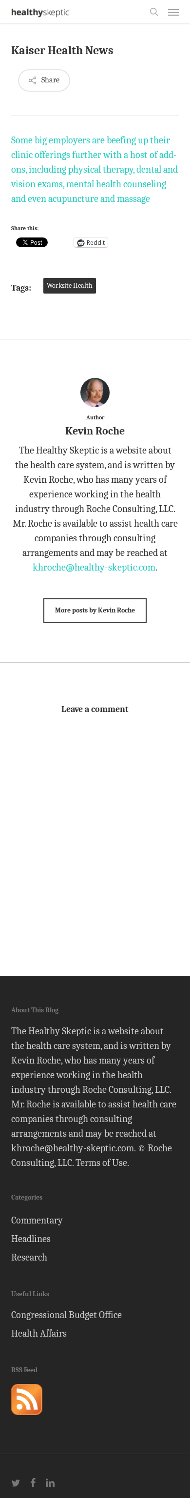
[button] (173, 12)
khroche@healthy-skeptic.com (94, 567)
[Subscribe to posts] (26, 1419)
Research (29, 1257)
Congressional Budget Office (66, 1315)
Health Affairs (39, 1333)
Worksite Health (70, 285)
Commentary (37, 1220)
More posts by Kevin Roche (95, 610)
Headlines (31, 1238)
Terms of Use (101, 1162)
